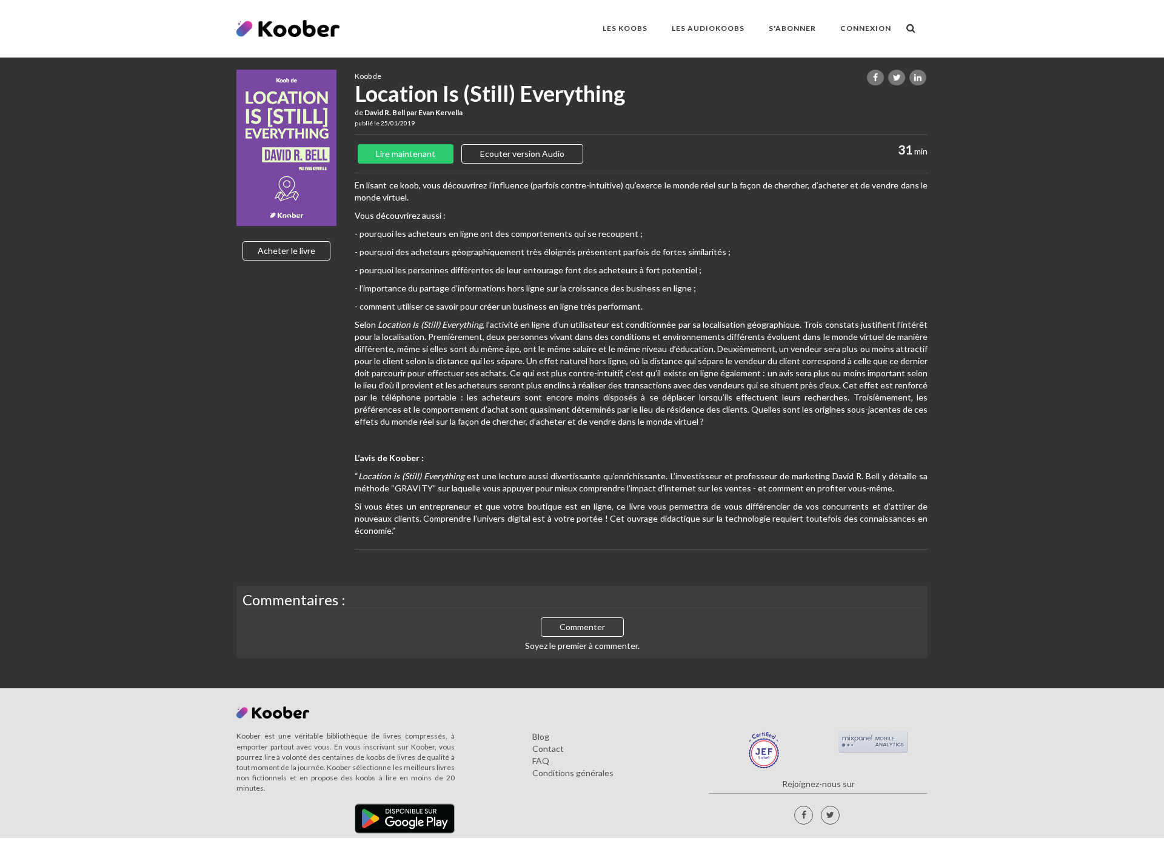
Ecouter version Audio (522, 153)
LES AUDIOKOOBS (708, 28)
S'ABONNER (792, 28)
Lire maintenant (405, 153)
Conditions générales (573, 773)
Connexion (865, 28)
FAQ (540, 761)
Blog (540, 736)
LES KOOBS (625, 28)
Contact (548, 748)
